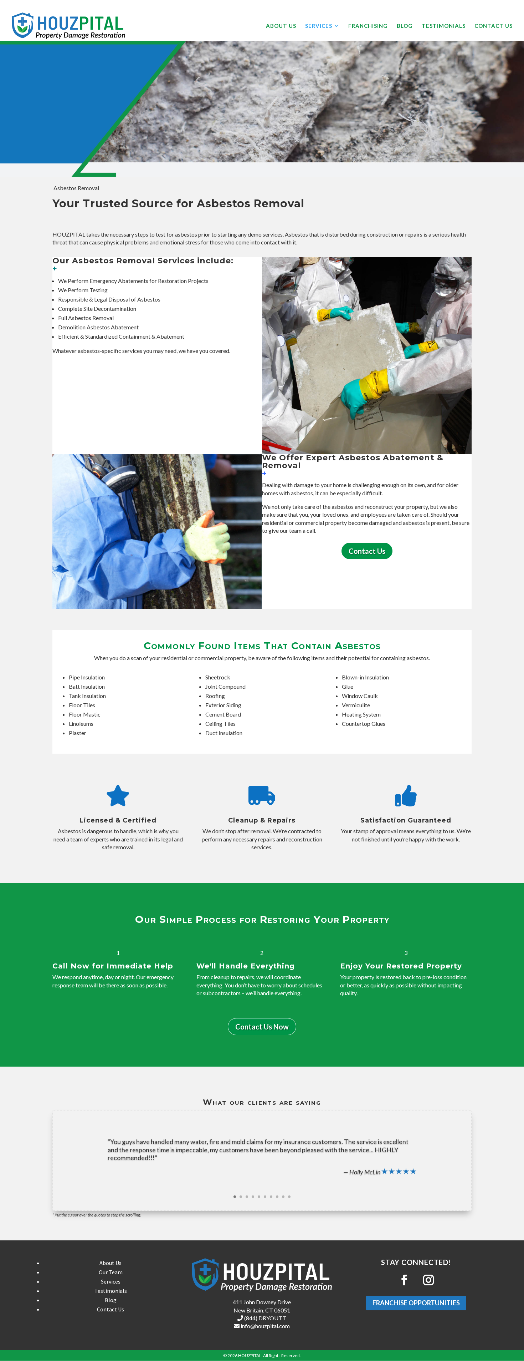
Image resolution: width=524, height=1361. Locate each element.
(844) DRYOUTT (264, 1318)
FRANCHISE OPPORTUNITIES (416, 1303)
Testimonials (444, 26)
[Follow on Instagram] (428, 1280)
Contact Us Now (262, 1026)
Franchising (368, 26)
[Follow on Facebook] (404, 1280)
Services (318, 26)
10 (289, 1196)
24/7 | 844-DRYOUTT (491, 5)
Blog (405, 26)
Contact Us (493, 26)
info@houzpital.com (265, 1325)
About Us (281, 26)
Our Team (111, 1272)
